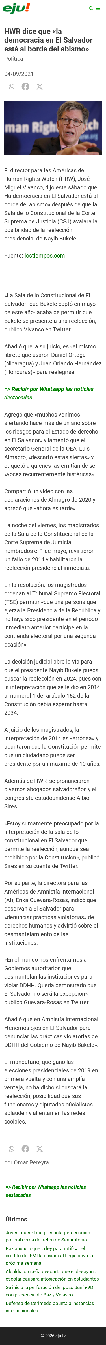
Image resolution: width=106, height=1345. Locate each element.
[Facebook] (25, 86)
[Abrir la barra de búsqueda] (91, 8)
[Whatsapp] (11, 86)
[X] (39, 86)
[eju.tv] (16, 8)
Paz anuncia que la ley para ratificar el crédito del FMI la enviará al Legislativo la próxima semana (49, 1256)
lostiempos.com (45, 255)
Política (13, 58)
